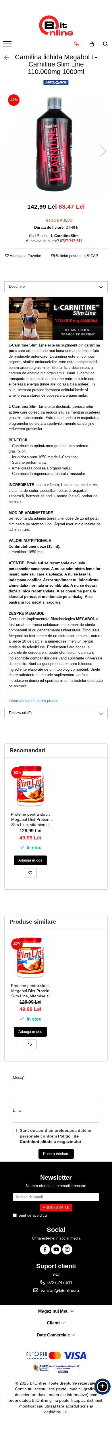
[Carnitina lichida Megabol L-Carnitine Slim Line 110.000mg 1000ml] (56, 145)
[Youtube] (56, 1249)
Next (103, 151)
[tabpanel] (56, 145)
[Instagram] (67, 1249)
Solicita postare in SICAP (76, 256)
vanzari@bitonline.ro (59, 1290)
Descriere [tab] (17, 286)
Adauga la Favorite (25, 256)
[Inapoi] (4, 58)
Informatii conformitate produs (33, 700)
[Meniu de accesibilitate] (102, 1387)
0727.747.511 (59, 1282)
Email (17, 1110)
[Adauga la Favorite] (30, 873)
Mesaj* (18, 1077)
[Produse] (8, 45)
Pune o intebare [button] (56, 1154)
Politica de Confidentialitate (70, 1215)
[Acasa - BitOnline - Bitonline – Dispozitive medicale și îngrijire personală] (56, 25)
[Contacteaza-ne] (76, 44)
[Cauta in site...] (105, 44)
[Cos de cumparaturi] (92, 44)
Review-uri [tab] (20, 713)
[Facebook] (45, 1249)
